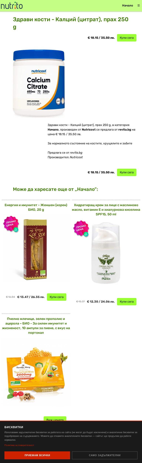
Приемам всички (37, 455)
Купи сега (127, 37)
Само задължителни (105, 455)
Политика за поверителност (19, 445)
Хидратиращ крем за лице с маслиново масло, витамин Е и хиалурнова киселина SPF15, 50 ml (106, 209)
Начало (127, 5)
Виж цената (55, 420)
